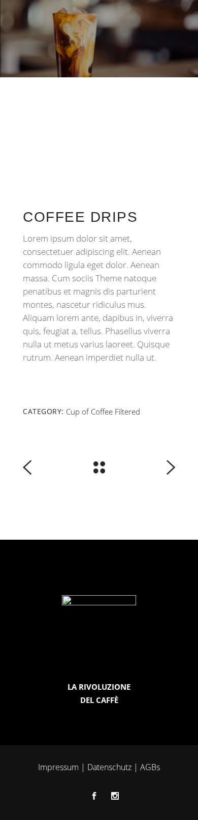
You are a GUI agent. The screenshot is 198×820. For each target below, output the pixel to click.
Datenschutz (109, 767)
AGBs (150, 767)
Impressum (58, 767)
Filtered (127, 411)
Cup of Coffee (89, 411)
